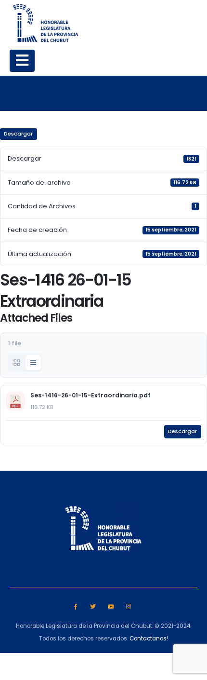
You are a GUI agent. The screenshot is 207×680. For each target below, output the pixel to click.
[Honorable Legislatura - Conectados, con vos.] (46, 23)
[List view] (33, 362)
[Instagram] (128, 605)
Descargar (18, 133)
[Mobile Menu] (22, 61)
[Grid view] (17, 362)
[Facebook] (75, 605)
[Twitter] (93, 605)
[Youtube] (110, 605)
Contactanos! (148, 638)
